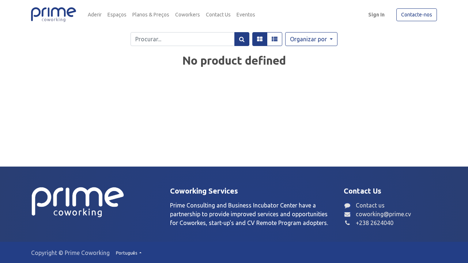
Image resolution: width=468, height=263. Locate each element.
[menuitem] (95, 15)
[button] (311, 39)
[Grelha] (259, 39)
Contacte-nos (416, 15)
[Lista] (274, 39)
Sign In (376, 15)
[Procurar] (241, 39)
